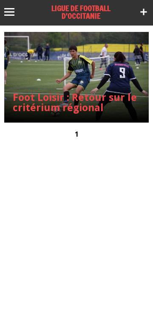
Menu (13, 12)
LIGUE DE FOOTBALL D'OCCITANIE (80, 12)
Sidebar (144, 12)
